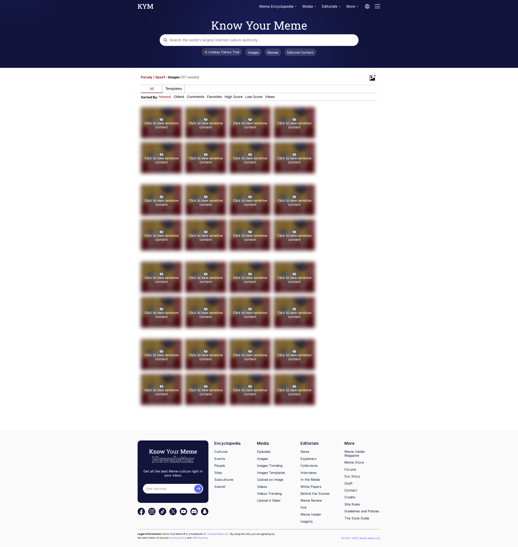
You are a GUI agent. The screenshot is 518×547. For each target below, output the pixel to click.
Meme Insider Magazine (354, 453)
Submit (219, 486)
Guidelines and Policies (361, 511)
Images (253, 52)
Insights (306, 521)
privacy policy (178, 537)
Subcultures (224, 479)
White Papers (311, 486)
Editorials (329, 6)
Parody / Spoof (153, 77)
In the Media (310, 479)
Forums (350, 469)
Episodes (264, 451)
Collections (309, 465)
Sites (218, 472)
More (350, 6)
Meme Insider (310, 514)
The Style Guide (356, 518)
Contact (350, 490)
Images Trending (269, 465)
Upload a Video (268, 500)
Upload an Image (270, 479)
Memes (272, 52)
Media (307, 6)
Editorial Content (300, 52)
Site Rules (352, 504)
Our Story (352, 476)
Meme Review (311, 500)
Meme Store (354, 462)
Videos (262, 486)
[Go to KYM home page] (145, 7)
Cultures (221, 451)
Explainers (308, 459)
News (304, 451)
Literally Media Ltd (218, 533)
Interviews (308, 472)
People (219, 465)
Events (219, 459)
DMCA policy (201, 537)
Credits (349, 497)
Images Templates (271, 472)
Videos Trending (269, 493)
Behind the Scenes (315, 493)
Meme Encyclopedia (276, 6)
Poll (303, 507)
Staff (348, 483)
